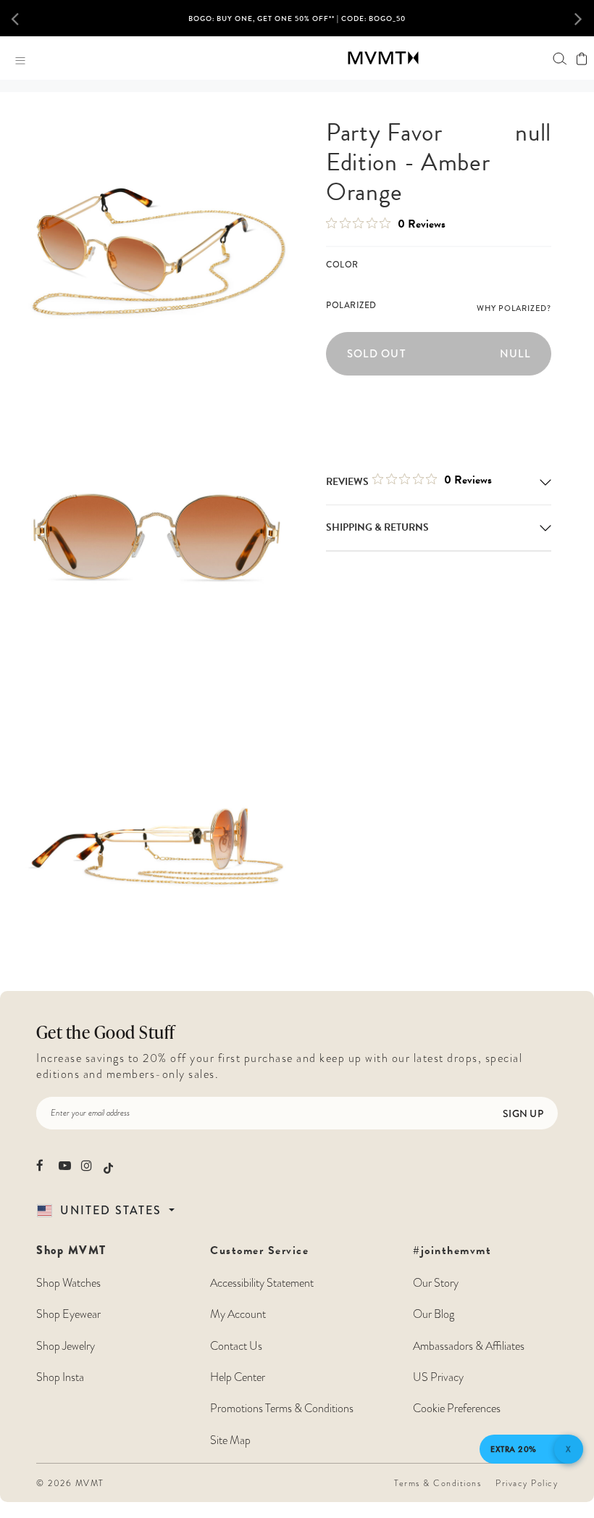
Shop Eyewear (68, 1314)
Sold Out (438, 354)
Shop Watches (68, 1283)
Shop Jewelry (65, 1346)
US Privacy (438, 1377)
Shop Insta (60, 1377)
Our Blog (433, 1314)
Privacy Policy (526, 1483)
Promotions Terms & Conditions (282, 1409)
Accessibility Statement (262, 1283)
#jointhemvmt (452, 1250)
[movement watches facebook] (42, 1165)
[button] (25, 18)
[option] (297, 24)
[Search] (559, 58)
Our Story (436, 1283)
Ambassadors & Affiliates (468, 1346)
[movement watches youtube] (65, 1165)
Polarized (351, 305)
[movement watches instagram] (87, 1165)
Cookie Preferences (457, 1409)
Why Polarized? (514, 308)
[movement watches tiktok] (108, 1167)
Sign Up (523, 1113)
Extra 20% (513, 1449)
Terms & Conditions (437, 1483)
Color (342, 264)
